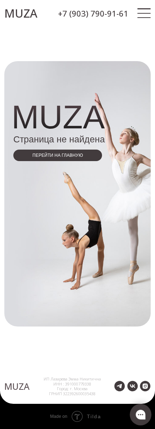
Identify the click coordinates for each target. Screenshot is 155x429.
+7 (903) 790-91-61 (93, 13)
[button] (144, 13)
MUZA (20, 13)
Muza (17, 386)
